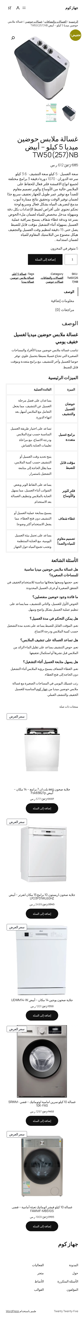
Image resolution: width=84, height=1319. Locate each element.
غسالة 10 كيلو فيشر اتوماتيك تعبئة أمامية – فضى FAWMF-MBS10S (42, 1208)
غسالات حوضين (33, 21)
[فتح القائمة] (24, 7)
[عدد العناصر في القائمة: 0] (10, 8)
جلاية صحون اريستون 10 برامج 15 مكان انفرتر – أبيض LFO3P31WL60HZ (42, 896)
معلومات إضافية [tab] (62, 300)
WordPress (12, 1311)
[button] (12, 38)
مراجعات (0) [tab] (64, 309)
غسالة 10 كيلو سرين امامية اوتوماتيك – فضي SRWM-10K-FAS (42, 1103)
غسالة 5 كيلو (19, 274)
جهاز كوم (71, 7)
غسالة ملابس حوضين (22, 278)
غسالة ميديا (27, 282)
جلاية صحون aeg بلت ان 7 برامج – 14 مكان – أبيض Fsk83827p (42, 791)
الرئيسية (73, 21)
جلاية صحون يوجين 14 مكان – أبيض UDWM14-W (42, 1000)
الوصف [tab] (69, 291)
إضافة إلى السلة (45, 259)
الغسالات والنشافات (55, 21)
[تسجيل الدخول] (18, 8)
